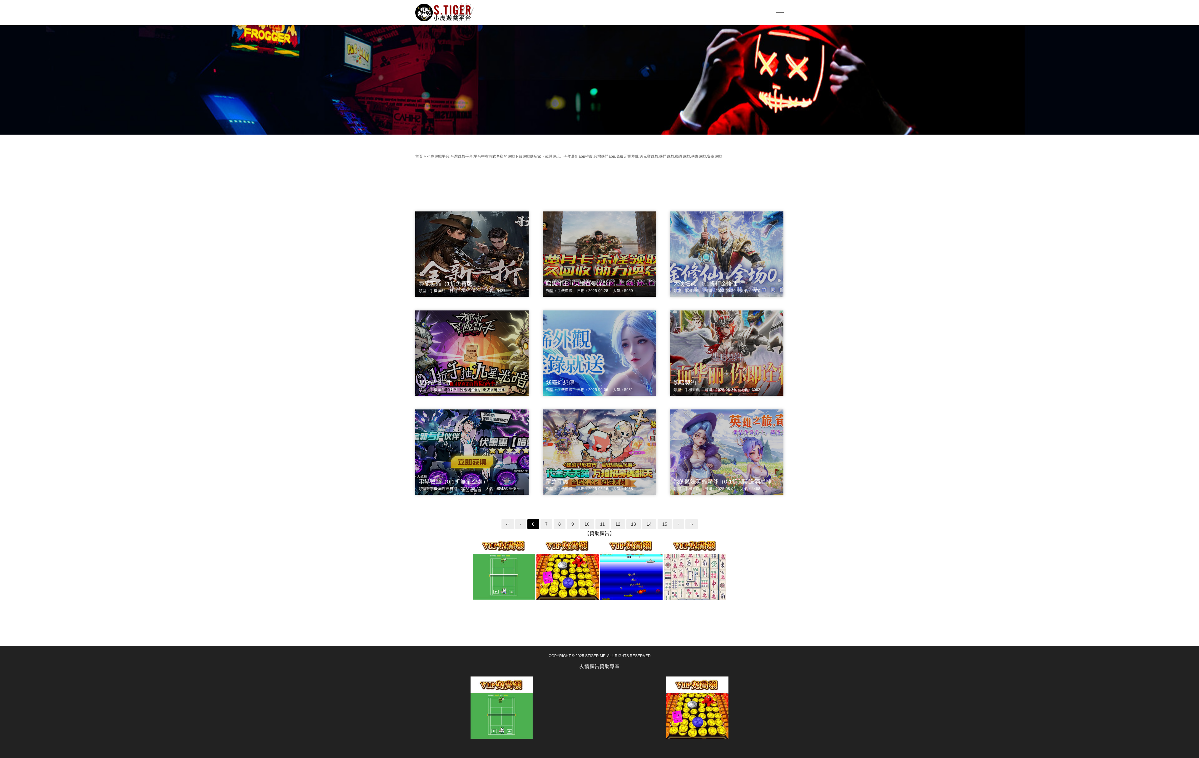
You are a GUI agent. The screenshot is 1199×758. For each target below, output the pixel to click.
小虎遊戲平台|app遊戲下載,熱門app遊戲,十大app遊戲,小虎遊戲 (445, 12)
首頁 (419, 156)
